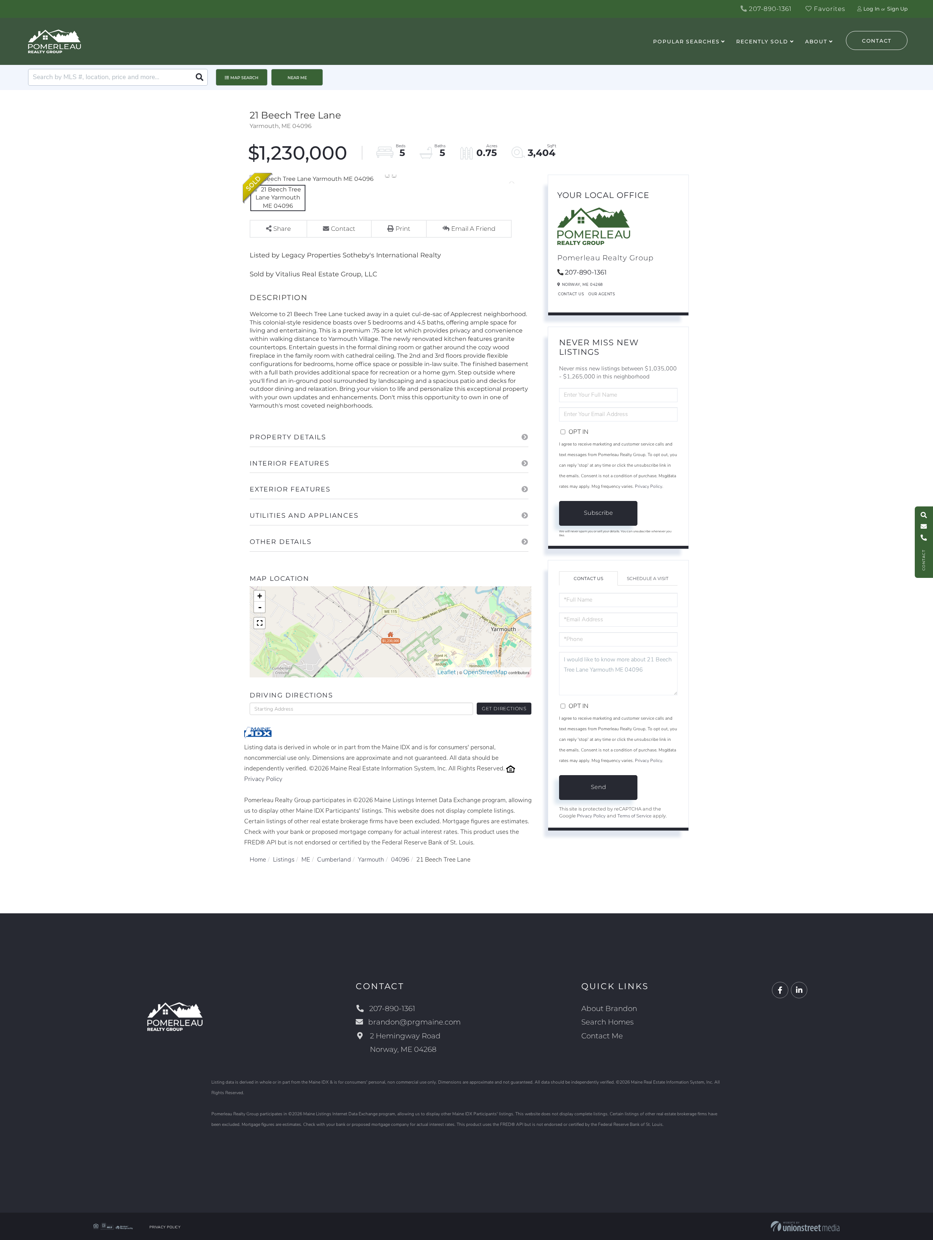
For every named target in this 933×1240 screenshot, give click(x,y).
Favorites (828, 8)
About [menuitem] (816, 41)
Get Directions (504, 708)
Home (258, 859)
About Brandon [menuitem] (609, 1008)
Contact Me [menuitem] (602, 1035)
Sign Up (897, 8)
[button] (199, 77)
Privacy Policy (263, 779)
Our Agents (601, 294)
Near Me (297, 77)
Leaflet (446, 672)
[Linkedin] (799, 990)
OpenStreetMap (485, 672)
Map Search (244, 77)
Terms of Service (634, 816)
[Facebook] (780, 990)
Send (598, 787)
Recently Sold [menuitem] (762, 41)
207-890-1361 (769, 8)
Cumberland (334, 859)
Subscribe (598, 512)
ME (305, 859)
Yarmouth (371, 859)
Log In (871, 8)
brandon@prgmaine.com (414, 1022)
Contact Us (571, 294)
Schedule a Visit (647, 578)
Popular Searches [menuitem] (686, 41)
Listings (283, 859)
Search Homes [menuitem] (607, 1022)
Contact (876, 41)
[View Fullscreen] (259, 623)
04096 (400, 859)
